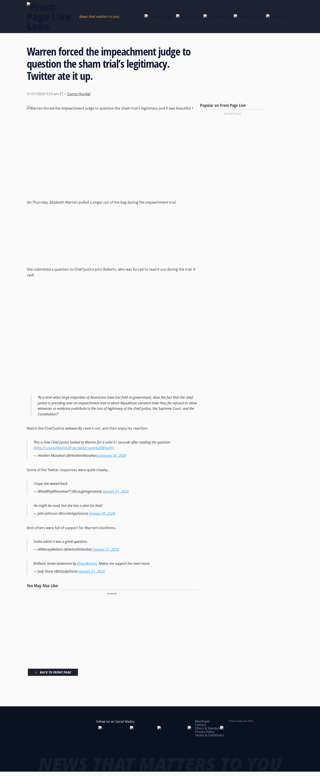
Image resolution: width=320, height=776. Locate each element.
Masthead (202, 721)
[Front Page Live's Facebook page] (158, 16)
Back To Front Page (55, 672)
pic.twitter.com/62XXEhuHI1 (93, 447)
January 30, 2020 (113, 455)
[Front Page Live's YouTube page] (216, 16)
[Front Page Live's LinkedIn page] (278, 16)
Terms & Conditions (209, 735)
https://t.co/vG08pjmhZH (52, 447)
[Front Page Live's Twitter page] (187, 16)
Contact (200, 725)
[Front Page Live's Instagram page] (248, 16)
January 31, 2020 (116, 491)
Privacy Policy (204, 732)
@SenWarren (87, 563)
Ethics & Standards (209, 728)
